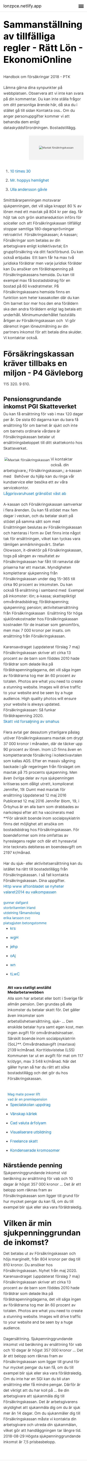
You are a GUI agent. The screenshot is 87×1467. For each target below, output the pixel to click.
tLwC (15, 974)
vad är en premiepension (27, 1099)
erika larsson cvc (16, 918)
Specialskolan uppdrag (30, 1104)
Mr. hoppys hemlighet (29, 180)
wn (13, 965)
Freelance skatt (24, 1141)
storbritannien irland (19, 907)
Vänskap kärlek (23, 1114)
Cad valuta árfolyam (28, 1123)
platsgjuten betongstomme (24, 923)
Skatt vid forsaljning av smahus (31, 721)
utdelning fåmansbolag (21, 913)
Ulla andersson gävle (28, 189)
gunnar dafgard (15, 902)
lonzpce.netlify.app (22, 6)
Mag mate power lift (24, 1094)
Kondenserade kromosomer (35, 1150)
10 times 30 (20, 171)
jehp (14, 946)
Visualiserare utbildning (30, 1132)
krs (13, 928)
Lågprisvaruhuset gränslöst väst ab (34, 493)
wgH (14, 937)
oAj (13, 955)
